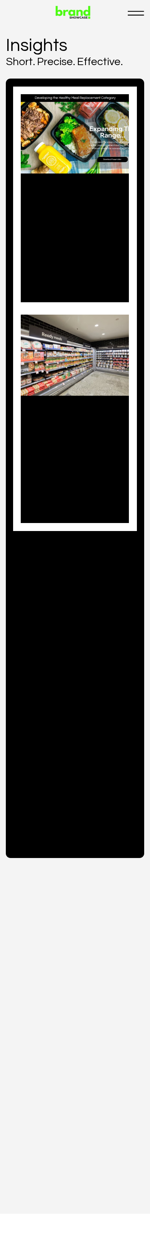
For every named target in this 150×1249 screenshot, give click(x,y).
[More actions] (119, 191)
